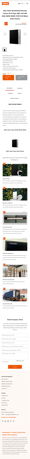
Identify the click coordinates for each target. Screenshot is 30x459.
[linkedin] (5, 421)
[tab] (9, 88)
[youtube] (8, 421)
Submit (15, 367)
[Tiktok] (14, 421)
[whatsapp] (11, 421)
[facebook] (3, 421)
